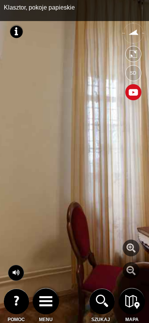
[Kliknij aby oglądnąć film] (133, 93)
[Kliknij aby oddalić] (131, 270)
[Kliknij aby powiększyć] (131, 248)
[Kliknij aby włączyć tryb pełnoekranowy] (133, 55)
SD (133, 73)
